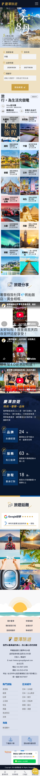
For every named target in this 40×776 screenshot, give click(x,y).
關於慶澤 (10, 621)
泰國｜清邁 (26, 709)
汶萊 (4, 717)
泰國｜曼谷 (26, 705)
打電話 (25, 774)
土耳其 (5, 701)
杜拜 (4, 697)
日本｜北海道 (27, 689)
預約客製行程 (11, 626)
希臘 (4, 709)
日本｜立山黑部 (28, 693)
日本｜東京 (26, 697)
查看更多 (34, 97)
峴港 (4, 693)
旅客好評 (29, 626)
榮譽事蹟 (29, 621)
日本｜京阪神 (27, 701)
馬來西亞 (6, 713)
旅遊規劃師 (11, 630)
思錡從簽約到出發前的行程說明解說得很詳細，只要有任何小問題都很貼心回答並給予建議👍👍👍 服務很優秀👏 (19, 524)
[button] (3, 27)
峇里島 (5, 689)
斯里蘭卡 (6, 728)
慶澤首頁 (5, 774)
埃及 (4, 705)
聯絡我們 (29, 630)
